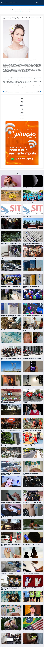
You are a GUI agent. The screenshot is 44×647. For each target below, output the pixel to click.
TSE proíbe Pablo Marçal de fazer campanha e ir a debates (32, 272)
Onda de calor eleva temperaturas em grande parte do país (32, 358)
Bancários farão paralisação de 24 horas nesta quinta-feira (10, 286)
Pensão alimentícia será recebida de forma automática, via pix (33, 558)
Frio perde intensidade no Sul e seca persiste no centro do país (11, 243)
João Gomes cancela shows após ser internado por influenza (32, 617)
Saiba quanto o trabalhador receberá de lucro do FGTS (31, 544)
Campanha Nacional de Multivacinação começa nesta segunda (33, 516)
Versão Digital (40, 2)
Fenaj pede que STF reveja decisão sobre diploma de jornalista (32, 300)
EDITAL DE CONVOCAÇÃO (5, 216)
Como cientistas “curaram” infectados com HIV (8, 573)
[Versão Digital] (37, 2)
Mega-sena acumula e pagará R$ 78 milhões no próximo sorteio (11, 617)
